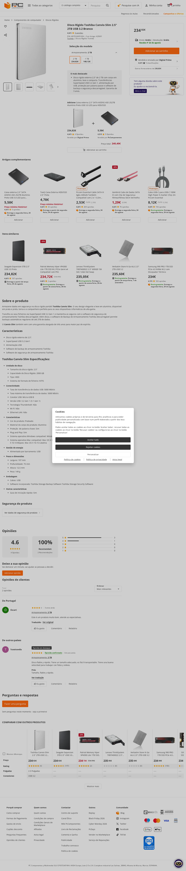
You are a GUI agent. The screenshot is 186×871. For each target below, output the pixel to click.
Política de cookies (72, 459)
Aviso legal (117, 459)
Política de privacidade (96, 459)
